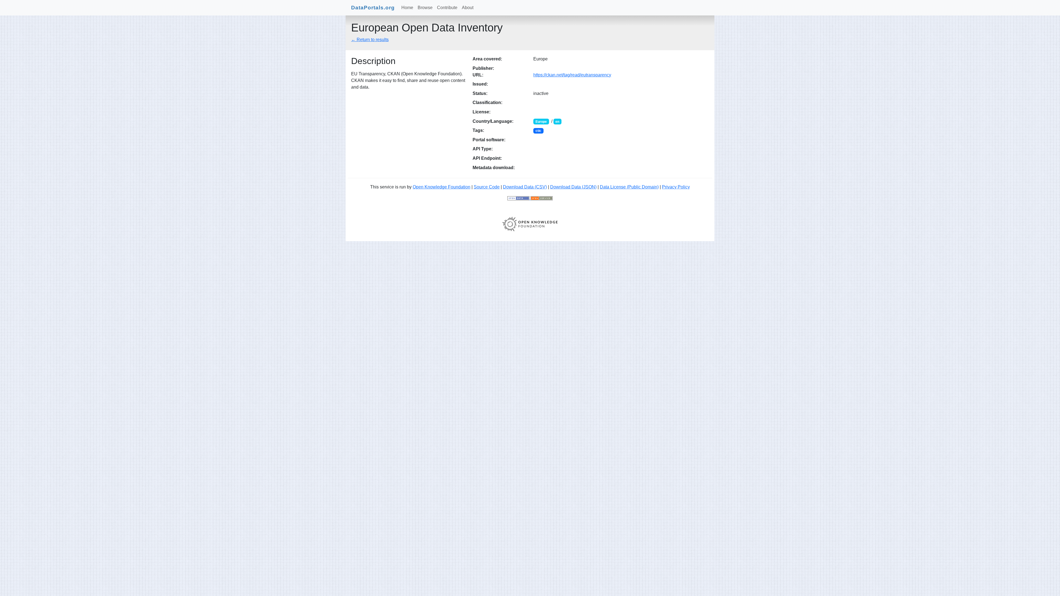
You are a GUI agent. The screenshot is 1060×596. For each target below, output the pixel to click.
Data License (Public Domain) (629, 187)
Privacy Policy (676, 187)
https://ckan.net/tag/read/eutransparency (572, 75)
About (467, 7)
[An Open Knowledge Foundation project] (530, 223)
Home (407, 7)
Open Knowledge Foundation (441, 187)
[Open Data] (519, 198)
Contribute (447, 7)
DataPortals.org (373, 7)
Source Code (487, 187)
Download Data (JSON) (573, 187)
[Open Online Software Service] (542, 198)
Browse (425, 7)
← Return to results (370, 39)
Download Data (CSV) (525, 187)
